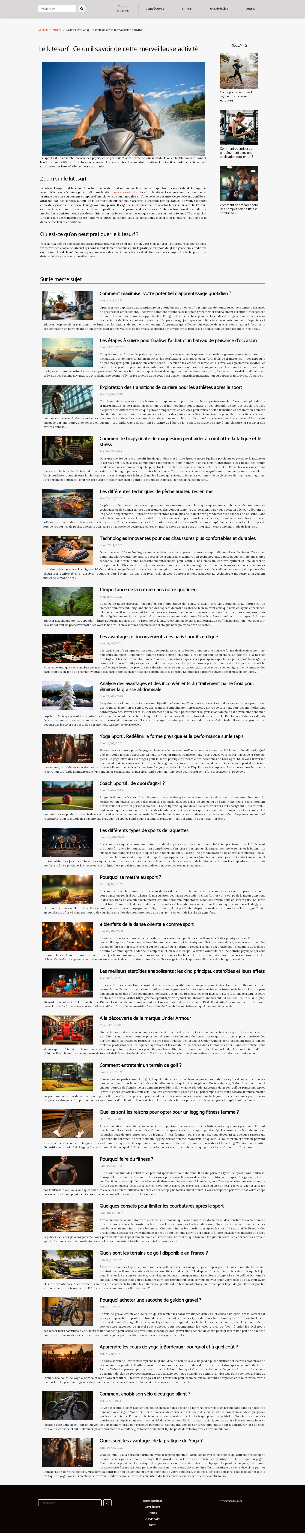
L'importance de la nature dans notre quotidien (148, 590)
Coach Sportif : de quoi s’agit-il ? (132, 783)
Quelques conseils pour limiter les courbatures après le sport (162, 1206)
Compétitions (154, 8)
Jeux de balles (219, 8)
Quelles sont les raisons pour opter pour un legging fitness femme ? (169, 1112)
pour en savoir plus (124, 192)
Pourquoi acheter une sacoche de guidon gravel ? (150, 1300)
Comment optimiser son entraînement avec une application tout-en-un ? (237, 153)
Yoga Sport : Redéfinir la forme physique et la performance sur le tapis (172, 736)
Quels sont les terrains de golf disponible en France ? (154, 1253)
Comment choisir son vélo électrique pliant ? (145, 1394)
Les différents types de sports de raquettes (144, 831)
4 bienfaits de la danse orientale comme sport (147, 924)
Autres (250, 8)
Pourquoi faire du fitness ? (126, 1159)
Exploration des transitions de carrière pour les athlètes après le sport (171, 387)
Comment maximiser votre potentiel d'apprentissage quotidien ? (165, 294)
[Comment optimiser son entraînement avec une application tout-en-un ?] (239, 127)
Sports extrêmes (122, 8)
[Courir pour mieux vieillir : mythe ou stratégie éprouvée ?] (239, 70)
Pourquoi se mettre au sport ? (130, 877)
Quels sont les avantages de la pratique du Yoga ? (151, 1441)
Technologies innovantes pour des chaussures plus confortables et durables (178, 538)
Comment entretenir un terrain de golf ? (141, 1065)
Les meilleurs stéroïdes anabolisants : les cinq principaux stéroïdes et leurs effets (182, 971)
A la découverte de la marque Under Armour (145, 1018)
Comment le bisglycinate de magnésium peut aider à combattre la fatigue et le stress (180, 442)
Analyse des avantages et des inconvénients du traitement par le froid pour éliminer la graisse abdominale (177, 687)
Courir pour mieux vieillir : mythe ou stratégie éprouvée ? (237, 96)
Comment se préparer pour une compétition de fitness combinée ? (239, 209)
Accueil (43, 29)
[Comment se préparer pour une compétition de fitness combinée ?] (239, 183)
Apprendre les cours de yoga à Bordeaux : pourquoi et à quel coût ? (169, 1347)
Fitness (187, 8)
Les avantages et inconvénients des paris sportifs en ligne (159, 637)
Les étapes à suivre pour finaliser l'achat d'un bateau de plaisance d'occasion (178, 341)
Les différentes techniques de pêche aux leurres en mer (157, 492)
